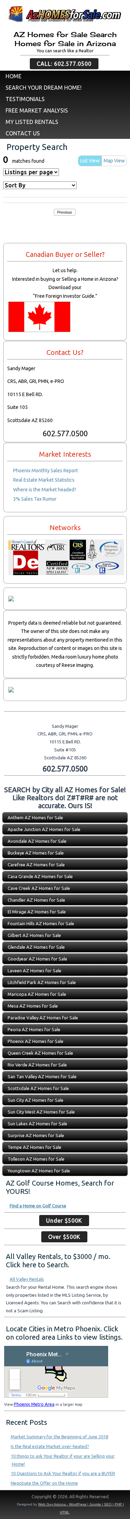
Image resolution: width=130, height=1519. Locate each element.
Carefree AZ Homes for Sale (36, 864)
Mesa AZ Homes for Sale (33, 1005)
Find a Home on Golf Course (38, 1205)
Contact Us (23, 133)
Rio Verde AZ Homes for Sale (37, 1064)
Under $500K (64, 1220)
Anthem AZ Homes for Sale (35, 817)
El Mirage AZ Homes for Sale (37, 911)
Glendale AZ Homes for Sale (36, 947)
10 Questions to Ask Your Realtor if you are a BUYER (63, 1473)
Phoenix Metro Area (34, 1404)
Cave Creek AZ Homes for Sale (39, 888)
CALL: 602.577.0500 (64, 64)
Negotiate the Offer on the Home (44, 1483)
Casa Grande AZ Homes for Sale (40, 876)
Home (13, 76)
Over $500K (64, 1237)
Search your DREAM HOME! (43, 87)
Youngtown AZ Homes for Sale (39, 1170)
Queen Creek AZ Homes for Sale (40, 1053)
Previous (64, 212)
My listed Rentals (32, 122)
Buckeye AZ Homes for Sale (36, 852)
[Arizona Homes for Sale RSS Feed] (8, 1498)
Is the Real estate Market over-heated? (50, 1446)
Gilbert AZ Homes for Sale (34, 935)
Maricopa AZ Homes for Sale (37, 994)
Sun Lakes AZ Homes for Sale (37, 1123)
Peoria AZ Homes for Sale (34, 1029)
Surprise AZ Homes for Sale (36, 1135)
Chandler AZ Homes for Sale (36, 899)
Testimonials (25, 99)
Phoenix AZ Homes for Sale (35, 1041)
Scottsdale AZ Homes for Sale (38, 1088)
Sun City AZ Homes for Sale (35, 1100)
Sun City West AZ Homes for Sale (41, 1111)
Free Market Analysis (37, 110)
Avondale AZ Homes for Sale (37, 841)
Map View (114, 160)
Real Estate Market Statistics (44, 480)
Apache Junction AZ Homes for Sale (44, 829)
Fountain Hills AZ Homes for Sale (41, 923)
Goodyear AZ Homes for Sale (37, 958)
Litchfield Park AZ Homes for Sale (42, 982)
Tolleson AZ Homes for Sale (36, 1158)
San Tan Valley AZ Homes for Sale (42, 1076)
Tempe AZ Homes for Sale (34, 1147)
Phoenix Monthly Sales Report (45, 470)
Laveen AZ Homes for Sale (34, 970)
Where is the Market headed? (44, 489)
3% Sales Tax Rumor (35, 499)
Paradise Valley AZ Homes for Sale (43, 1017)
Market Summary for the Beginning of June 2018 (59, 1436)
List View (89, 160)
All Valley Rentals (27, 1279)
